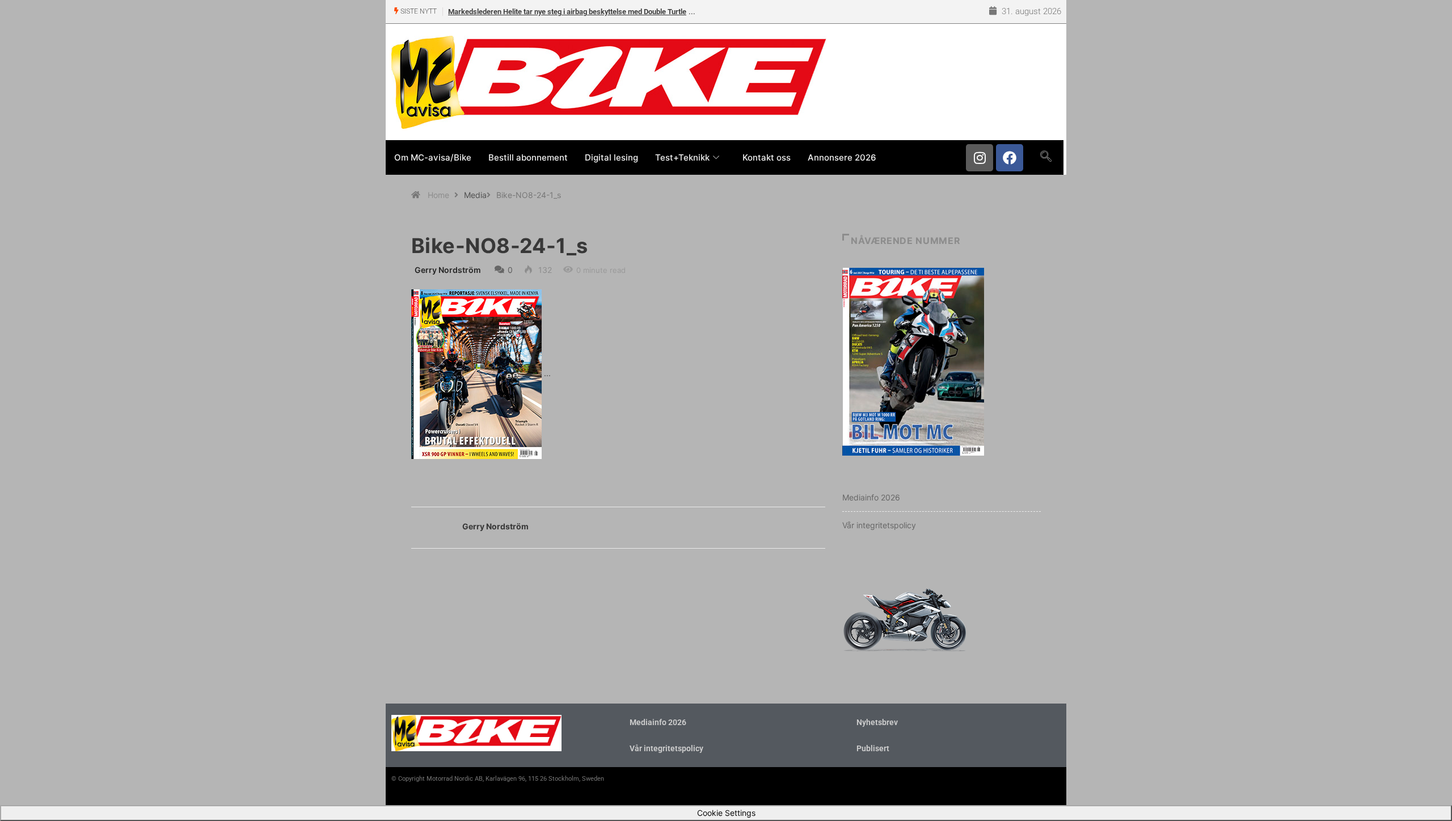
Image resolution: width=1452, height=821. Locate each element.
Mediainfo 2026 (871, 497)
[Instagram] (979, 157)
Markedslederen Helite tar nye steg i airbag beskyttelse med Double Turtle (567, 11)
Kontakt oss (766, 157)
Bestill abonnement (528, 157)
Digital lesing (611, 157)
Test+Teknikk (682, 157)
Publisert (872, 748)
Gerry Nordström (448, 270)
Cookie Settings (726, 813)
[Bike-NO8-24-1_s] (476, 373)
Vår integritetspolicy (879, 525)
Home (438, 195)
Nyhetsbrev (877, 722)
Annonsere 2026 (842, 157)
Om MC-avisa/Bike (432, 157)
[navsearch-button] (1046, 157)
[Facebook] (1009, 157)
